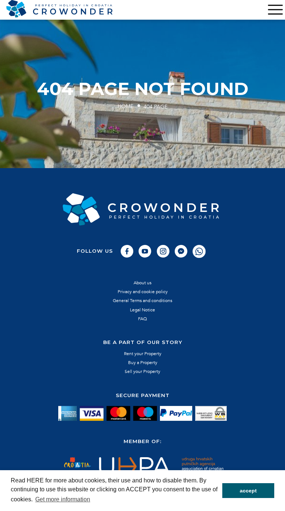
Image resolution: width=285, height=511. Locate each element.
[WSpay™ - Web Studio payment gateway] (211, 413)
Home (125, 106)
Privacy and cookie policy (143, 292)
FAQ (142, 319)
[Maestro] (145, 413)
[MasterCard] (118, 413)
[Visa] (91, 413)
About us (142, 283)
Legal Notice (142, 310)
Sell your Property (142, 371)
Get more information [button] (62, 499)
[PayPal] (176, 413)
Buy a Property (142, 363)
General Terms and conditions (142, 301)
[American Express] (67, 413)
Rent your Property (142, 354)
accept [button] (248, 491)
